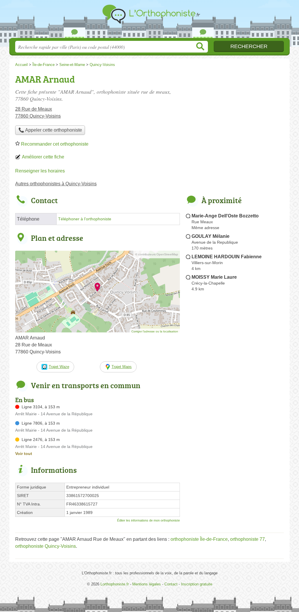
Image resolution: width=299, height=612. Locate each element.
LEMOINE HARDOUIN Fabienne (227, 256)
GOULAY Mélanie (211, 236)
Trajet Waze (59, 367)
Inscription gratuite (196, 584)
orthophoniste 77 (247, 539)
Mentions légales (146, 584)
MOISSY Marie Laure (214, 277)
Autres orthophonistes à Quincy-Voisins (56, 183)
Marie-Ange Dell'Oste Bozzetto (225, 215)
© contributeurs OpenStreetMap (156, 254)
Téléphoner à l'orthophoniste (84, 219)
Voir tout (23, 453)
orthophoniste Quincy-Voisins (45, 546)
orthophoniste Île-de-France (199, 539)
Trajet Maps (122, 367)
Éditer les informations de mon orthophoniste (148, 520)
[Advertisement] (235, 429)
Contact (171, 584)
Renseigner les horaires (40, 170)
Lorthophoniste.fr (149, 20)
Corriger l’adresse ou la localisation (154, 331)
